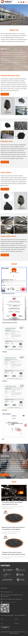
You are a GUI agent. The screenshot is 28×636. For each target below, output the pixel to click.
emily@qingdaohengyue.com (10, 602)
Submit (5, 627)
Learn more (4, 68)
